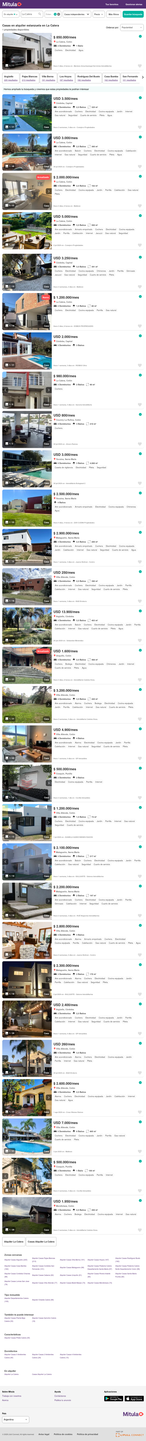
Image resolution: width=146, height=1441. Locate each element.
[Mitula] (12, 4)
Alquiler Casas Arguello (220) (15, 1259)
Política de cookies (63, 1434)
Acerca (5, 1400)
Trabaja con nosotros (11, 1395)
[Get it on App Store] (134, 1399)
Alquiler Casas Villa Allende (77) (44, 1283)
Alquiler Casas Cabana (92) (43, 1275)
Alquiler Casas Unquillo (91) (71, 1275)
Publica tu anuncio (62, 1400)
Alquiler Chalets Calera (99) (43, 1299)
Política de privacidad (87, 1434)
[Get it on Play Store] (114, 1398)
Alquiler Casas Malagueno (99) (72, 1267)
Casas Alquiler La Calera (42, 1374)
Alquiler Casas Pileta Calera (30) (17, 1337)
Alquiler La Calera (11, 1374)
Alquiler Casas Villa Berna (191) (72, 1259)
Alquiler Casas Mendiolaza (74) (100, 1283)
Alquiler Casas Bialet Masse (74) (72, 1283)
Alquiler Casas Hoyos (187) (98, 1259)
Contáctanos (60, 1395)
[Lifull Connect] (130, 1436)
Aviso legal (43, 1434)
